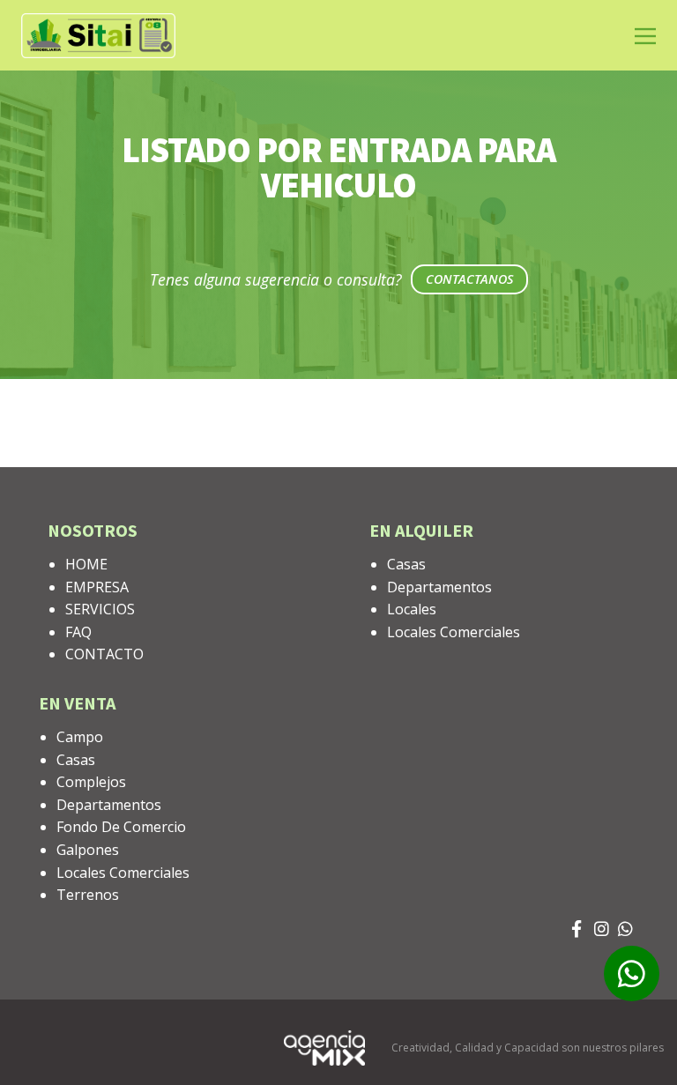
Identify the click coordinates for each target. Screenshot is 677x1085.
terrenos (87, 894)
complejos (91, 781)
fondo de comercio (121, 826)
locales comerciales (453, 632)
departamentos (439, 587)
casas (406, 564)
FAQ (78, 632)
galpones (87, 849)
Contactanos (469, 279)
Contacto (104, 654)
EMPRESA (97, 587)
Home (86, 564)
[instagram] (601, 933)
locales (411, 609)
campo (79, 737)
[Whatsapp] (625, 933)
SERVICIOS (100, 609)
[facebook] (578, 933)
